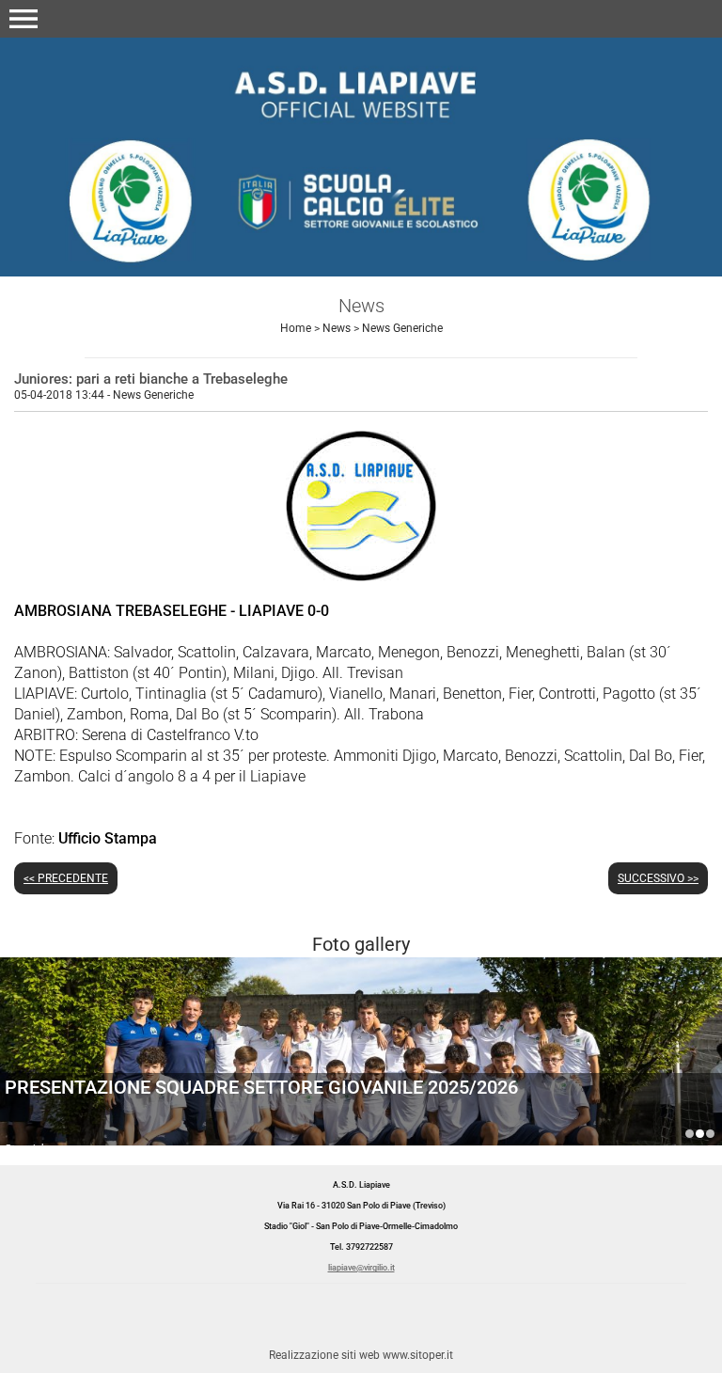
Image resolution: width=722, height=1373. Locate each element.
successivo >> (658, 878)
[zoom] (361, 576)
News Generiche (402, 328)
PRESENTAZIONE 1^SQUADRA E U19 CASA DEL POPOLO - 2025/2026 (689, 1133)
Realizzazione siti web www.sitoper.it (361, 1355)
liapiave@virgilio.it (361, 1267)
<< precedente (66, 878)
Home (295, 328)
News (336, 328)
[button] (23, 19)
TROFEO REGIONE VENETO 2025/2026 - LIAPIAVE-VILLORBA (710, 1133)
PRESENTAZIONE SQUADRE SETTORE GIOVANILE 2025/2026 (261, 1087)
